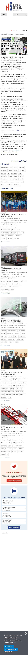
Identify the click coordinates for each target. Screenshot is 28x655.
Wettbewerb (17, 185)
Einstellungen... (8, 651)
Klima (20, 173)
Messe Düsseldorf (18, 176)
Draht (15, 167)
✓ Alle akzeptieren (10, 649)
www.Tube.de (4, 152)
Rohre (10, 179)
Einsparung (4, 170)
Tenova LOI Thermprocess (7, 182)
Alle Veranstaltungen (14, 527)
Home (2, 33)
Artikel (6, 33)
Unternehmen (9, 185)
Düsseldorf (21, 167)
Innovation (14, 173)
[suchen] (25, 14)
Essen (15, 170)
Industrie (3, 173)
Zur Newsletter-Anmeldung (14, 480)
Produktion (4, 179)
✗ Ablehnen (8, 646)
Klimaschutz (4, 176)
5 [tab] (16, 31)
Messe (10, 176)
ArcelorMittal (4, 167)
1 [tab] (10, 31)
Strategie (15, 179)
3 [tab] (13, 31)
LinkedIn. (14, 152)
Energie (10, 170)
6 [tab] (18, 31)
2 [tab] (11, 31)
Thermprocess (19, 182)
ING (8, 173)
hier (18, 130)
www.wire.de (16, 150)
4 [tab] (15, 31)
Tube (2, 185)
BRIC (10, 167)
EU (19, 170)
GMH (23, 170)
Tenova (21, 179)
